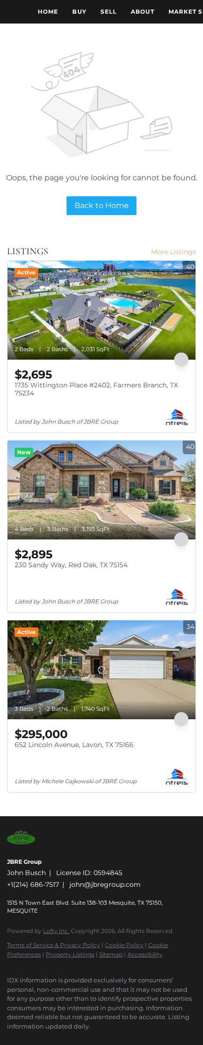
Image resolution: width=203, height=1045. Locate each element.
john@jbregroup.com (105, 884)
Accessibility (144, 954)
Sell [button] (109, 11)
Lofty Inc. (56, 930)
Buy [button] (79, 11)
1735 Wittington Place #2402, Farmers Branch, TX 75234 (96, 389)
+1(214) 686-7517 (33, 884)
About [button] (142, 11)
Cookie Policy (124, 945)
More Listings (173, 252)
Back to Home (102, 205)
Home (48, 11)
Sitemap (111, 954)
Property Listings (70, 954)
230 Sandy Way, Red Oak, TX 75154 (71, 565)
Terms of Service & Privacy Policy (53, 945)
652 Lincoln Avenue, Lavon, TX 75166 (74, 744)
